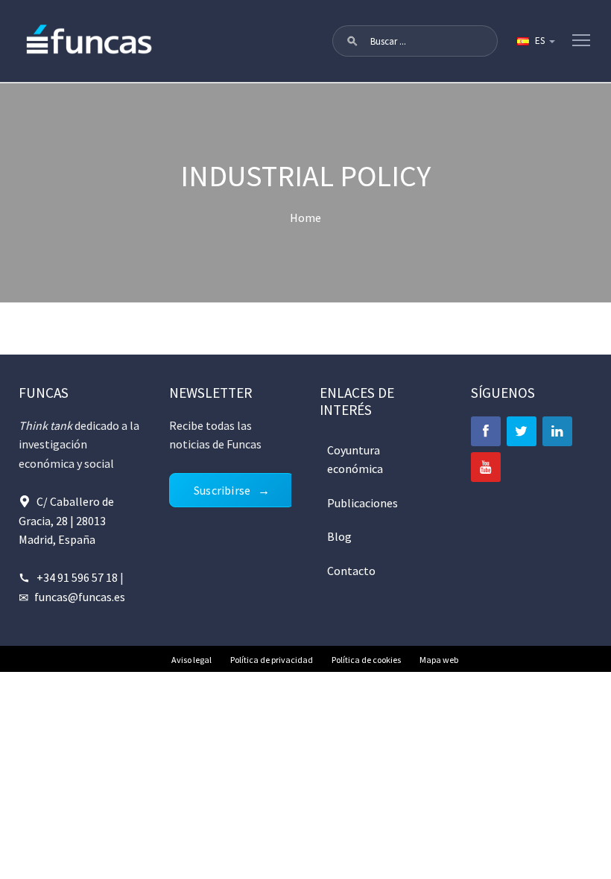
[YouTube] (486, 467)
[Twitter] (521, 431)
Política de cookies (366, 659)
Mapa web (439, 659)
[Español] (535, 41)
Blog (339, 536)
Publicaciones (362, 502)
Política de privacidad (271, 659)
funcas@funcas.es (79, 596)
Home (305, 217)
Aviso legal (191, 659)
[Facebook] (486, 431)
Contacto (351, 570)
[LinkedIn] (557, 431)
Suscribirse (222, 490)
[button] (352, 41)
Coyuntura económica (355, 459)
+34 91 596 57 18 (77, 577)
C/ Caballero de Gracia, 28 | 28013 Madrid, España (66, 520)
